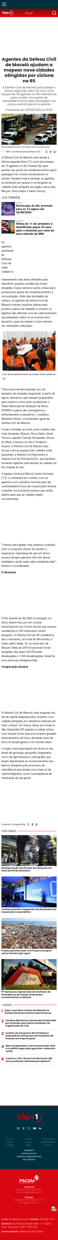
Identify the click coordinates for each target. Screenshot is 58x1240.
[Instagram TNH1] (18, 1128)
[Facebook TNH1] (24, 1128)
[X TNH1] (29, 1128)
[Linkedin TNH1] (40, 1128)
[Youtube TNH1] (35, 1128)
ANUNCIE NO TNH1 (29, 1153)
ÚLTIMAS (9, 1139)
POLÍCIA (29, 1139)
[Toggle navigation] (4, 4)
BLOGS (29, 1142)
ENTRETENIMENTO (48, 1142)
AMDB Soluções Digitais (31, 1231)
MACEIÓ (9, 1142)
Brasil (29, 13)
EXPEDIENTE (29, 1150)
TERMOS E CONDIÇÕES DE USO (29, 1157)
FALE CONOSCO (29, 1159)
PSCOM (48, 1145)
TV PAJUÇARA (48, 1139)
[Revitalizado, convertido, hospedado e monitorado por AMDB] (54, 1208)
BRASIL (29, 1145)
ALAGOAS (10, 1145)
